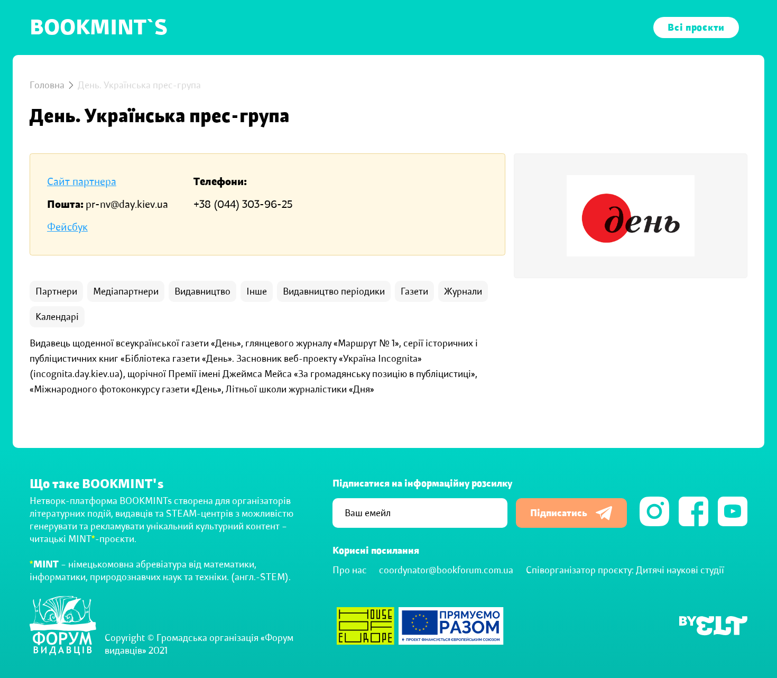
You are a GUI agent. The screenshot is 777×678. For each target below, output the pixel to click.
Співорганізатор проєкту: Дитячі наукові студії (625, 570)
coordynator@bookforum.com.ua (446, 570)
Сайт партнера (81, 181)
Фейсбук (67, 227)
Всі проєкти (696, 27)
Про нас (349, 570)
